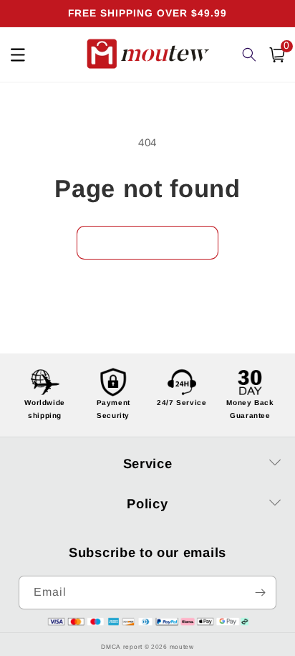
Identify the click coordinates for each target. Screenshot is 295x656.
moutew (182, 646)
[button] (277, 55)
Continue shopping (147, 243)
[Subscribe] (260, 592)
